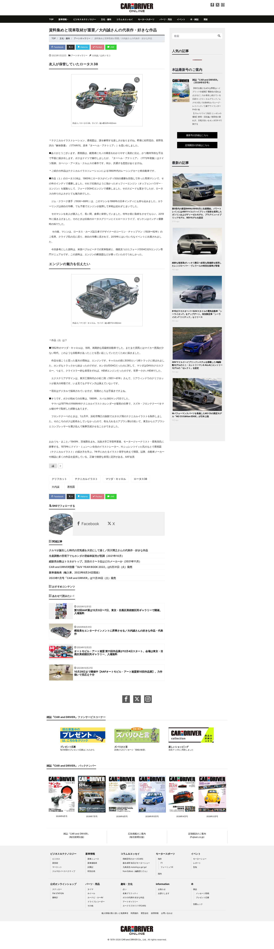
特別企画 (91, 871)
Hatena (84, 47)
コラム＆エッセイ (124, 19)
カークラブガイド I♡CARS (134, 906)
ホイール (91, 893)
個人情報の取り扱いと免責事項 (114, 913)
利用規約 (134, 913)
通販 (206, 19)
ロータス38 (140, 478)
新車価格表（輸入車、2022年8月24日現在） (75, 572)
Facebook (58, 47)
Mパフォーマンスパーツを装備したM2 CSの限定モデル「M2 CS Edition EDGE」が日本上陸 (197, 415)
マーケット (57, 867)
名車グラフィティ (130, 893)
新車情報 (63, 19)
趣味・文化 (127, 884)
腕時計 (55, 897)
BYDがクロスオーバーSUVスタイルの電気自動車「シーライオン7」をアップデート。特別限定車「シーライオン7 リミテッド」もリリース (197, 314)
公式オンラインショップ (63, 884)
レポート (197, 863)
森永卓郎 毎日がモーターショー (136, 863)
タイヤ (90, 889)
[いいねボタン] (53, 465)
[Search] (219, 36)
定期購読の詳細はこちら (197, 145)
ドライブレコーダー (96, 901)
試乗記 (90, 867)
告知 (195, 867)
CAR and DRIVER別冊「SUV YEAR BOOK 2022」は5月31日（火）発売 (90, 566)
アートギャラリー (79, 55)
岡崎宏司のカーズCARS (133, 859)
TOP (51, 19)
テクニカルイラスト (86, 478)
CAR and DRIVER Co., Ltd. (134, 939)
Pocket (98, 47)
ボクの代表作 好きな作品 (133, 897)
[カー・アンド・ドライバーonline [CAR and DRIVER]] (137, 7)
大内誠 (55, 486)
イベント (181, 19)
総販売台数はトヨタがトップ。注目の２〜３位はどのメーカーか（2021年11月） (95, 561)
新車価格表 (92, 863)
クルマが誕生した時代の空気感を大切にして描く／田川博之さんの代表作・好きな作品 (98, 550)
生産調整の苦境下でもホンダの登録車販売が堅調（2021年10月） (86, 555)
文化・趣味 (106, 19)
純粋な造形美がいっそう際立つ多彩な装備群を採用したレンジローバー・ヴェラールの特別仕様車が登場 (197, 264)
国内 (160, 874)
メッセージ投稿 (202, 893)
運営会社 (144, 913)
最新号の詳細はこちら (197, 135)
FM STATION (58, 893)
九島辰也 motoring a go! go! (135, 867)
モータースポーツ (146, 19)
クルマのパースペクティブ (63, 871)
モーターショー (199, 859)
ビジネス (56, 859)
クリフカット (59, 478)
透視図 (71, 486)
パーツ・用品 (166, 19)
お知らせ (162, 889)
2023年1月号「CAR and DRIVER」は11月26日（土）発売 (82, 578)
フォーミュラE (167, 867)
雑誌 (195, 889)
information (162, 884)
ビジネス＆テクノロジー (84, 19)
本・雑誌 (194, 19)
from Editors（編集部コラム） (135, 871)
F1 (162, 863)
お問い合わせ (167, 913)
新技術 (55, 863)
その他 (90, 906)
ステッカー (57, 889)
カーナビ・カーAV (95, 897)
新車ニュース (93, 859)
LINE (111, 47)
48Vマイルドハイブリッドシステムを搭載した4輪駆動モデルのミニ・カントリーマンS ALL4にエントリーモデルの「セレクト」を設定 (197, 365)
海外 (160, 859)
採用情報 (155, 913)
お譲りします (163, 893)
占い (125, 889)
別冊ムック (198, 904)
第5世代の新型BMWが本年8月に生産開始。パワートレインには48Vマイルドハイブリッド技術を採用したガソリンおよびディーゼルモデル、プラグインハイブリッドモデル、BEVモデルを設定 (197, 213)
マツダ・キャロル (116, 478)
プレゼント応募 (202, 897)
